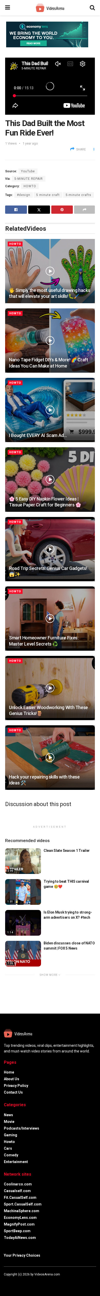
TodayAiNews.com (20, 1238)
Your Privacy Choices (22, 1255)
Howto (30, 186)
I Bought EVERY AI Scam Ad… (38, 435)
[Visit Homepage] (50, 8)
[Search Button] (92, 7)
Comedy (11, 1155)
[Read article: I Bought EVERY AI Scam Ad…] (50, 410)
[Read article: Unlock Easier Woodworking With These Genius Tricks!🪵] (50, 688)
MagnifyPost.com (19, 1224)
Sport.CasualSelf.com (23, 1204)
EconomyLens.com (20, 1217)
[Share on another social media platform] (84, 209)
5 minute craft (48, 195)
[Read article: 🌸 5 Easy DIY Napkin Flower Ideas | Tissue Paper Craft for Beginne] (50, 479)
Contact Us (13, 1092)
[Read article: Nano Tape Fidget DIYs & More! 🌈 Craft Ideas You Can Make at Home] (50, 340)
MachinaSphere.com (21, 1211)
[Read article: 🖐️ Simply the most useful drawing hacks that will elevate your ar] (50, 271)
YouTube (28, 171)
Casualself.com (17, 1191)
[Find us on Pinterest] (25, 1282)
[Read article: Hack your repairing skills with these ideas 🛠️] (50, 757)
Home (9, 1072)
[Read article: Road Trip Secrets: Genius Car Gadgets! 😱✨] (50, 549)
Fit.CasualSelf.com (20, 1197)
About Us (11, 1079)
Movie (9, 1122)
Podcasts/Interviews (21, 1128)
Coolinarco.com (18, 1184)
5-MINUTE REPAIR (28, 179)
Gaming (10, 1135)
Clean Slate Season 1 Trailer (67, 850)
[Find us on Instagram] (18, 1282)
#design (23, 195)
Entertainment (16, 1162)
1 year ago (30, 143)
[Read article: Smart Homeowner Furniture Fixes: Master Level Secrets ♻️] (50, 618)
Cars (8, 1148)
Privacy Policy (16, 1086)
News (8, 1115)
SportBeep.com (17, 1231)
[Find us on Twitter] (11, 1282)
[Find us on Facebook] (5, 1282)
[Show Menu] (7, 7)
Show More (49, 974)
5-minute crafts (78, 195)
